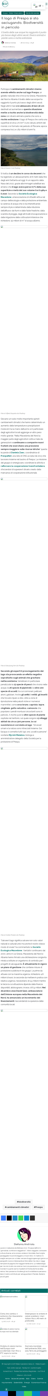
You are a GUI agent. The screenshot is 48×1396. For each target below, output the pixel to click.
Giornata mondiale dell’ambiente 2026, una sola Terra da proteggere (36, 1348)
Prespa (39, 1207)
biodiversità (24, 1202)
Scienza (40, 1379)
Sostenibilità (18, 1382)
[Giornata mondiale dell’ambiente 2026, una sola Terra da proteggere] (36, 1336)
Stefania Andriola (10, 43)
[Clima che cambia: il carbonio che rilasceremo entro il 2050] (11, 1303)
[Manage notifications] (6, 1390)
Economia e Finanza (38, 1382)
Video (24, 1386)
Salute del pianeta (32, 13)
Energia (27, 1382)
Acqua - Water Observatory (13, 13)
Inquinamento (7, 1382)
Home (7, 1379)
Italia (27, 1379)
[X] (22, 1280)
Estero (33, 1379)
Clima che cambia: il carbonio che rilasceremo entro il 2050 (11, 1316)
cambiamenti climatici (17, 1207)
